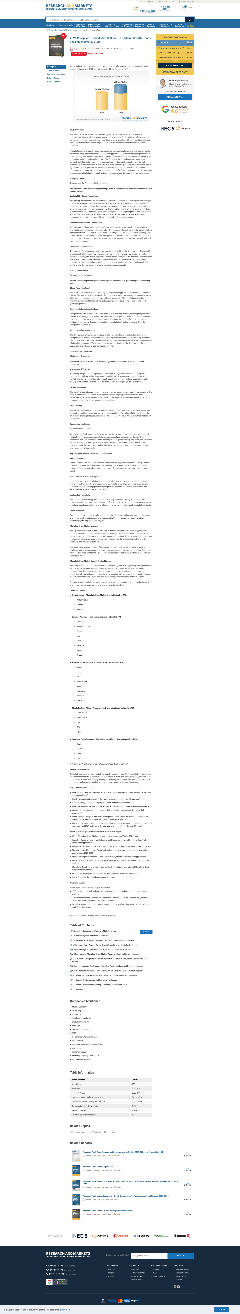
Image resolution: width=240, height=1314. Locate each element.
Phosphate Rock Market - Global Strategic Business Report (107, 1211)
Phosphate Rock (78, 1132)
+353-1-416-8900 (165, 8)
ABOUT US (150, 1)
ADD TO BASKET (175, 65)
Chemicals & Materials (80, 25)
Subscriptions (136, 1279)
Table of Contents (54, 71)
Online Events (181, 1276)
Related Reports (53, 82)
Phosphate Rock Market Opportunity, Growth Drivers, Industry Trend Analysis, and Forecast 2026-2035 (125, 1196)
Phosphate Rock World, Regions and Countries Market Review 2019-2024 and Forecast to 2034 (122, 1152)
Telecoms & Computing (139, 25)
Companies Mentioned (56, 74)
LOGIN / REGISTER (188, 1)
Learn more (65, 1310)
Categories (135, 1270)
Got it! (222, 1310)
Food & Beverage (151, 25)
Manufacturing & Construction (94, 25)
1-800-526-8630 (147, 11)
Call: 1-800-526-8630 (175, 91)
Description (51, 67)
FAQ (173, 1)
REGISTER (180, 1256)
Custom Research (137, 1276)
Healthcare (51, 25)
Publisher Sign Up (182, 1270)
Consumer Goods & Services (165, 25)
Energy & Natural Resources (111, 25)
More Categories (179, 25)
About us (111, 1270)
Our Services (190, 25)
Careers (111, 1273)
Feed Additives (94, 1132)
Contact (156, 1270)
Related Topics (53, 78)
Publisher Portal (182, 1273)
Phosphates (109, 1132)
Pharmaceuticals (66, 25)
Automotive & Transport (127, 25)
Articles (179, 1279)
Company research (138, 1273)
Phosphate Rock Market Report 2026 (98, 1167)
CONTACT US (162, 1)
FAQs (155, 1273)
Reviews (111, 1276)
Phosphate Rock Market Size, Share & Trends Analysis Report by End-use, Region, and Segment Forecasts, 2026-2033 (130, 1182)
